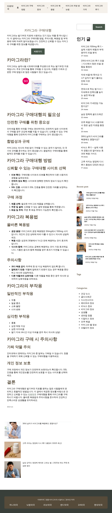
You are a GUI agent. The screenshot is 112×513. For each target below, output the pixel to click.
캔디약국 (64, 505)
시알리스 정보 (87, 318)
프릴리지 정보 (87, 328)
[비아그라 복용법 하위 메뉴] (62, 7)
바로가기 (38, 51)
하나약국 (14, 505)
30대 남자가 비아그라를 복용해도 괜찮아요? (40, 423)
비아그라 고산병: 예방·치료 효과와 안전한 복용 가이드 (94, 258)
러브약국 (47, 505)
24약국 (81, 505)
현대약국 (98, 505)
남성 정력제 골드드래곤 (92, 114)
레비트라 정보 (87, 303)
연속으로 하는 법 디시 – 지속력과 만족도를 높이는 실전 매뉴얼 (92, 92)
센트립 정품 (86, 315)
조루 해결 (85, 321)
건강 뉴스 (10, 407)
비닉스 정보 (86, 306)
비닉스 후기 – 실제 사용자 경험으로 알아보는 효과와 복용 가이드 (92, 150)
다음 (64, 418)
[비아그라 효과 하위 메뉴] (47, 7)
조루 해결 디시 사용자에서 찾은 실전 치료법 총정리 (92, 125)
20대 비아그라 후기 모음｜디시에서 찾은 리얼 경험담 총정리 (92, 63)
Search (99, 27)
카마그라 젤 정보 (89, 325)
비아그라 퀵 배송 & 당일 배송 (96, 245)
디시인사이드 (87, 300)
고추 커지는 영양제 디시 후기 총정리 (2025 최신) (42, 443)
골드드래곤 (86, 297)
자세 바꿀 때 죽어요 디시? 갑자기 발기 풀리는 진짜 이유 (91, 78)
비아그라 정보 (87, 309)
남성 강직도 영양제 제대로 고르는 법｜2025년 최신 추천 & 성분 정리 (94, 219)
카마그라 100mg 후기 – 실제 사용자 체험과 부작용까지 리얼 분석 (92, 49)
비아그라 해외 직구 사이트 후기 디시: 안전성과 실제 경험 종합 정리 (94, 232)
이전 (11, 418)
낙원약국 (30, 505)
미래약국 (32, 394)
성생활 (84, 312)
